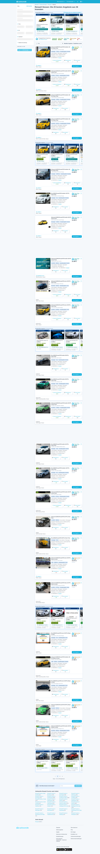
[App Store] (68, 849)
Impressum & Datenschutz (61, 834)
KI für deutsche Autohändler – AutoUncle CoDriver (61, 840)
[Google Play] (60, 849)
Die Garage (73, 832)
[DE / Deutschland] (81, 1)
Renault (49, 4)
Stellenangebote (59, 829)
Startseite (37, 4)
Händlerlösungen (59, 836)
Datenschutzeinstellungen (76, 838)
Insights (57, 832)
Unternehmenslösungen (76, 836)
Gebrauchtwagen (43, 4)
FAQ (72, 829)
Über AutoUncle (74, 827)
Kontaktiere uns (74, 834)
